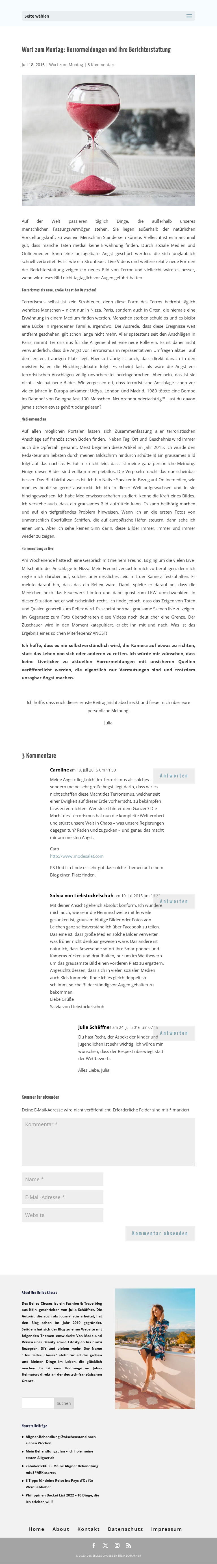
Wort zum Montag (66, 64)
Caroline (59, 770)
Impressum (166, 1529)
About (61, 1529)
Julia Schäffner (94, 1027)
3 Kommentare (102, 64)
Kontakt (88, 1529)
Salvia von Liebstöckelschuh (82, 895)
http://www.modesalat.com (77, 856)
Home (37, 1529)
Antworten (174, 776)
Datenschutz (125, 1529)
